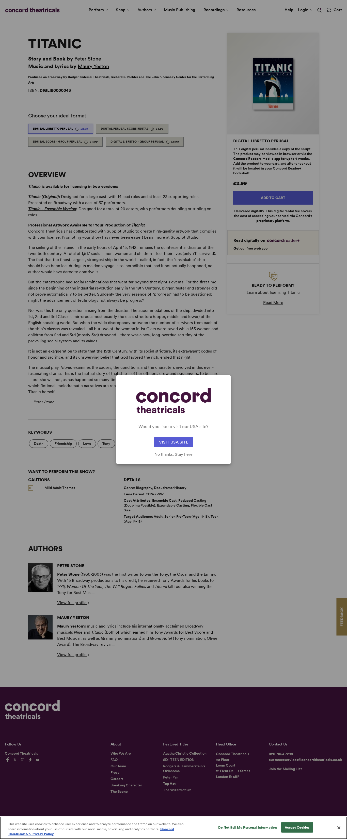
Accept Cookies (297, 827)
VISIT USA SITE (173, 442)
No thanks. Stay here (173, 454)
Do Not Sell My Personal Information (247, 827)
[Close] (338, 827)
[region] (173, 827)
